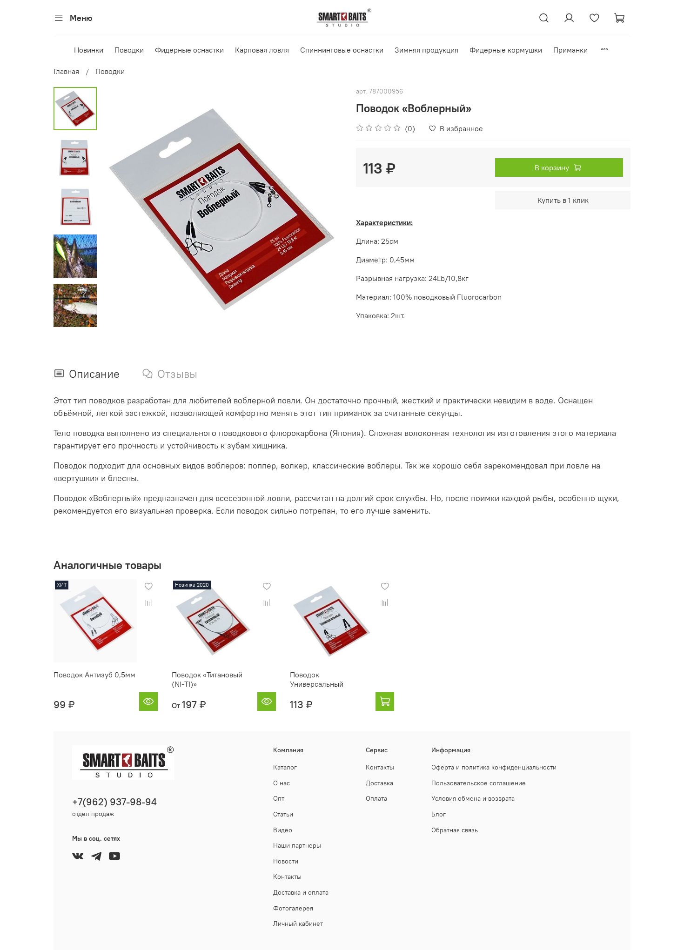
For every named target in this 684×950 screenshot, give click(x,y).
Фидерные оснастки (189, 49)
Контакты (287, 876)
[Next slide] (323, 207)
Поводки (129, 49)
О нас (281, 783)
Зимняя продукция (426, 49)
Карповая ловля (262, 49)
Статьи (283, 814)
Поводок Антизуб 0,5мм (94, 674)
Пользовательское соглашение (478, 783)
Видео (282, 830)
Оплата (376, 798)
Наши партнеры (297, 845)
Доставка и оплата (301, 892)
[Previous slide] (120, 207)
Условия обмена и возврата (473, 798)
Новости (285, 861)
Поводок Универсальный (316, 679)
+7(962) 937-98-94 (114, 802)
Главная (66, 71)
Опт (278, 798)
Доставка (379, 783)
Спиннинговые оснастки (341, 49)
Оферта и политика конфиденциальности (494, 767)
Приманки (570, 49)
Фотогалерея (293, 908)
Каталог (285, 767)
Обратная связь (454, 830)
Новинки (88, 49)
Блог (438, 814)
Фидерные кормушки (505, 49)
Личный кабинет (298, 923)
